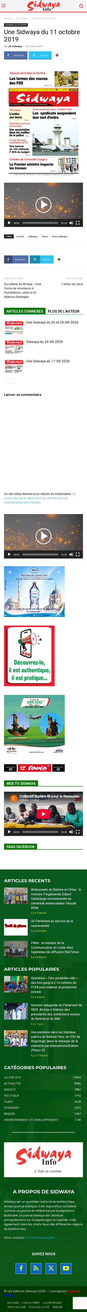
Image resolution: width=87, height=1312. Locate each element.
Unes (45, 236)
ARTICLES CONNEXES (24, 311)
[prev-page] (6, 380)
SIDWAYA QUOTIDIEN (44, 18)
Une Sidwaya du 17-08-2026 (48, 361)
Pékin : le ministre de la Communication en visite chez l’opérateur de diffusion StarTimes (55, 947)
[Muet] (71, 223)
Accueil (8, 18)
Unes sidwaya (59, 236)
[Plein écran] (78, 223)
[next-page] (13, 380)
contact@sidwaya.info (40, 1237)
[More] (57, 55)
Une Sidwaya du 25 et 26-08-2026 (52, 322)
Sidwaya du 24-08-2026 (44, 342)
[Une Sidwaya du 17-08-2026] (14, 366)
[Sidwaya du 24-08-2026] (14, 346)
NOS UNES (22, 18)
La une (20, 236)
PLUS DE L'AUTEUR (63, 311)
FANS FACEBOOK (20, 846)
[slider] (40, 223)
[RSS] (36, 1268)
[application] (43, 205)
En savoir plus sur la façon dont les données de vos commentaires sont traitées (40, 498)
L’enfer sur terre (72, 284)
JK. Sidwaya (15, 46)
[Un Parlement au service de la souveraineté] (16, 927)
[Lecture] (9, 223)
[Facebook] (21, 1268)
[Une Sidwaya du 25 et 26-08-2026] (14, 327)
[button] (43, 205)
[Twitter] (51, 1268)
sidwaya (32, 236)
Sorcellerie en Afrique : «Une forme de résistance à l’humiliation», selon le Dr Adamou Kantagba (22, 290)
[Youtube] (65, 1268)
